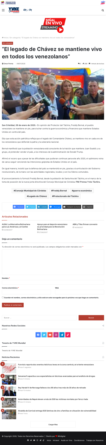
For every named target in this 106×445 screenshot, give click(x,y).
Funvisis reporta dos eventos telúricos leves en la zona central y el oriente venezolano (56, 364)
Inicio (5, 38)
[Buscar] (102, 11)
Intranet (56, 440)
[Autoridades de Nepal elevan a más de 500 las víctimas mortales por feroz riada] (9, 403)
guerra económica (82, 190)
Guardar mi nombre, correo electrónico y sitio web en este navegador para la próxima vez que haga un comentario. (51, 298)
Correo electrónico (10, 288)
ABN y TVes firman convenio (85, 224)
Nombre (6, 278)
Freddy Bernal (59, 190)
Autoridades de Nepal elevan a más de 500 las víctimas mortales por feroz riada (53, 399)
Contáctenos (79, 440)
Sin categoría (15, 38)
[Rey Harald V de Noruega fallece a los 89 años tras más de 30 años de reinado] (9, 391)
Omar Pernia (8, 64)
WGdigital (61, 436)
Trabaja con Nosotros (94, 440)
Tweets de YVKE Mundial (12, 350)
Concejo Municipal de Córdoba (30, 190)
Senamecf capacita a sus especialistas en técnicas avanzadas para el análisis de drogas (56, 376)
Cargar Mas (53, 424)
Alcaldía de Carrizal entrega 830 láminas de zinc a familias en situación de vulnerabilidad (57, 411)
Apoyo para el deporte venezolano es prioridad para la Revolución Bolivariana (52, 226)
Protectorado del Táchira (65, 196)
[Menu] (3, 11)
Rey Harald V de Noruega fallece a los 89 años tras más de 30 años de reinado (52, 388)
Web (57, 288)
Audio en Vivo (66, 440)
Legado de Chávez (37, 196)
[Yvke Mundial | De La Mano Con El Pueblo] (20, 10)
